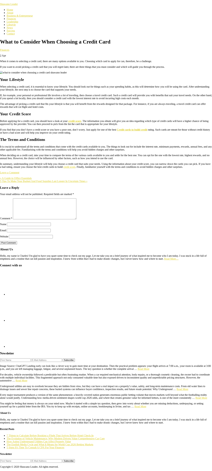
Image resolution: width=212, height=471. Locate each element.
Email (3, 230)
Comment (6, 218)
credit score (69, 166)
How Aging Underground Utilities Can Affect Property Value (39, 441)
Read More (143, 368)
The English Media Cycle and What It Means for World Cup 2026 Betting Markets (50, 444)
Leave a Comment (9, 172)
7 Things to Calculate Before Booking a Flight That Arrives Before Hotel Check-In (50, 435)
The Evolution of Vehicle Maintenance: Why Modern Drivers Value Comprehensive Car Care (56, 438)
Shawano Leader (9, 4)
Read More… (171, 258)
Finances (4, 50)
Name (3, 224)
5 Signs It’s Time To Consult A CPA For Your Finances (35, 447)
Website (4, 236)
